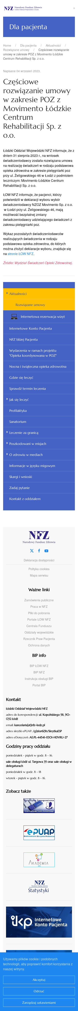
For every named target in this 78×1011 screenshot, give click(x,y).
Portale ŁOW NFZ (39, 619)
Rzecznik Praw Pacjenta (39, 639)
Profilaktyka (18, 410)
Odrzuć (39, 991)
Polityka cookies (39, 569)
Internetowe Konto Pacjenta (30, 328)
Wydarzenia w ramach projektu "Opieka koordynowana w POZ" (33, 353)
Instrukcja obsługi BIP (39, 679)
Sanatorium (17, 421)
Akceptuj (39, 980)
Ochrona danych (39, 645)
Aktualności (18, 294)
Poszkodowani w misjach (27, 444)
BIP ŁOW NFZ (39, 666)
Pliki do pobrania (39, 613)
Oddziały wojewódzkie (39, 632)
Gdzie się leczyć (21, 377)
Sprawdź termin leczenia (27, 388)
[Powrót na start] (38, 8)
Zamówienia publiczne (39, 600)
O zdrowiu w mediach (26, 455)
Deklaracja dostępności (39, 560)
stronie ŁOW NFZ (20, 253)
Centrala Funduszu (39, 626)
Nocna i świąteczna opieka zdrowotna (37, 366)
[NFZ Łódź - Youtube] (46, 550)
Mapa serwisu (39, 575)
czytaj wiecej (40, 860)
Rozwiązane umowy (30, 305)
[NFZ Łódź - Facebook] (39, 550)
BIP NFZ (39, 672)
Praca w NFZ (39, 606)
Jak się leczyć (19, 399)
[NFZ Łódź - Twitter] (32, 550)
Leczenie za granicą (23, 433)
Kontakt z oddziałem (25, 499)
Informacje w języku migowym (32, 466)
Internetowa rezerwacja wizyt (43, 316)
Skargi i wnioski (20, 477)
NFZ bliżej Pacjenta (23, 339)
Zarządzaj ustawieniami (39, 1003)
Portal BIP (39, 685)
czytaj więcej (40, 806)
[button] (74, 8)
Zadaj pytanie (19, 488)
